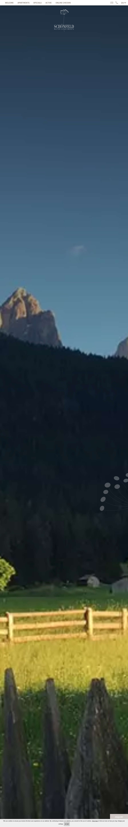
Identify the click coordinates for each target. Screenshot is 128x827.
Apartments (23, 2)
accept (67, 824)
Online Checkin (63, 2)
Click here (95, 821)
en (122, 3)
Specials (37, 2)
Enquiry (119, 817)
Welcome (9, 2)
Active (49, 2)
